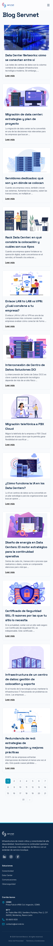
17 (20, 793)
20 (39, 793)
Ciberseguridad (8, 884)
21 (45, 793)
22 (23, 799)
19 (33, 793)
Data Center (7, 875)
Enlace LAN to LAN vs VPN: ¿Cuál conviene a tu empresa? (24, 305)
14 (45, 787)
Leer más (10, 75)
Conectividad (8, 871)
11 (26, 787)
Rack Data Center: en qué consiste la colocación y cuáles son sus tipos (23, 242)
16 (14, 793)
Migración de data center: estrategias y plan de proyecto (24, 119)
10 (20, 787)
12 (33, 787)
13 (39, 787)
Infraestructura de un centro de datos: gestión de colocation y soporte (26, 679)
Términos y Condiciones (35, 941)
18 (26, 793)
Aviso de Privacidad (15, 941)
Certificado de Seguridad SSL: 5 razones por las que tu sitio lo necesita (26, 615)
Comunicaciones (9, 880)
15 (8, 793)
